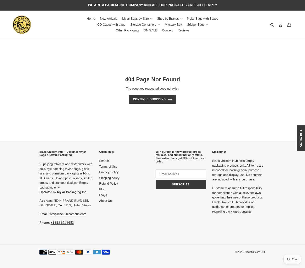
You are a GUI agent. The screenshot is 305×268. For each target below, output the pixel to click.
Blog (102, 189)
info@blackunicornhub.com (67, 214)
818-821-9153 (62, 222)
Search (104, 160)
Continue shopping (149, 99)
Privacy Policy (109, 172)
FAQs (103, 195)
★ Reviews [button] (301, 138)
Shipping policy (109, 178)
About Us (105, 200)
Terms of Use (108, 166)
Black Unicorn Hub (255, 252)
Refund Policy (108, 183)
